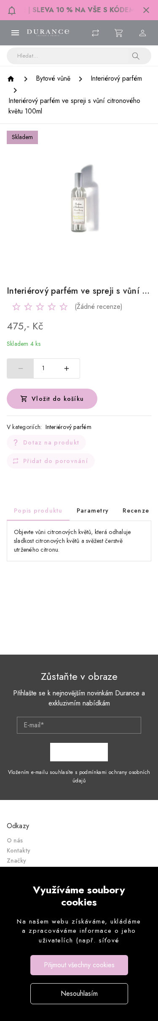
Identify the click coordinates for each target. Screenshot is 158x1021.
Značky (17, 860)
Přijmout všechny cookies (79, 965)
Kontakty (18, 850)
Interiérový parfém (69, 427)
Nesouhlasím (79, 993)
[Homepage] (12, 79)
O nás (15, 840)
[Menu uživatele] (143, 33)
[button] (146, 10)
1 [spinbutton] (43, 368)
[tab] (38, 510)
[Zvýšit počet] (66, 368)
